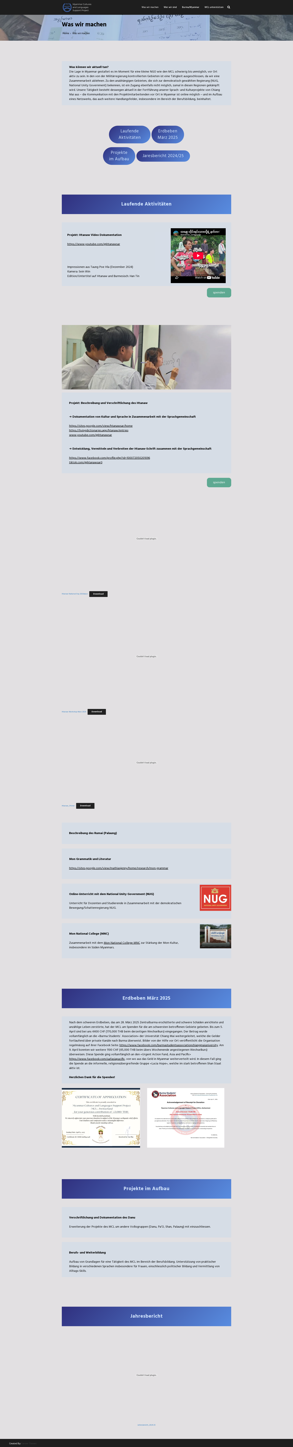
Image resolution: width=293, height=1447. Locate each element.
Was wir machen (150, 7)
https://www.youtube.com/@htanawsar (93, 244)
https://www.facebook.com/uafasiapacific (97, 1059)
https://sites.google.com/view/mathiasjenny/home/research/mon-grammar (118, 868)
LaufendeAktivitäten (130, 134)
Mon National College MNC (122, 943)
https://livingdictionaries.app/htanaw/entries (98, 430)
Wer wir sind (170, 7)
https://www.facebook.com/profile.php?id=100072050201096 (109, 458)
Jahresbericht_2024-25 (146, 1425)
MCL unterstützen (214, 7)
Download (98, 594)
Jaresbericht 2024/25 (163, 156)
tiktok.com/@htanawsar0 (85, 462)
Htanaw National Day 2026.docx (75, 594)
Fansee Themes (29, 1443)
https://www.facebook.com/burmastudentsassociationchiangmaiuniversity (168, 1045)
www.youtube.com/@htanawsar (90, 435)
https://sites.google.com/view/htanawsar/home (101, 426)
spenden (219, 292)
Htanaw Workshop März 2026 (74, 711)
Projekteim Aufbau (119, 156)
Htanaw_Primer (68, 805)
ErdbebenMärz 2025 (168, 134)
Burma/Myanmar (190, 7)
